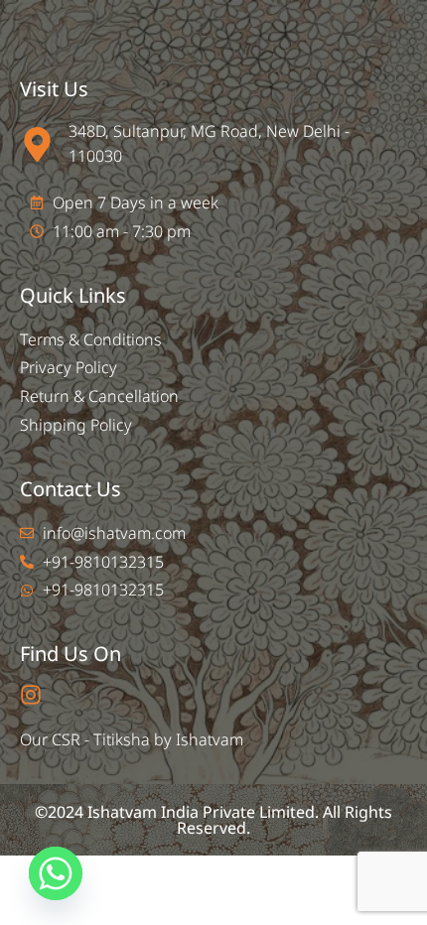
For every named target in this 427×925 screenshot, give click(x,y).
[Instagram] (31, 695)
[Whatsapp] (55, 873)
